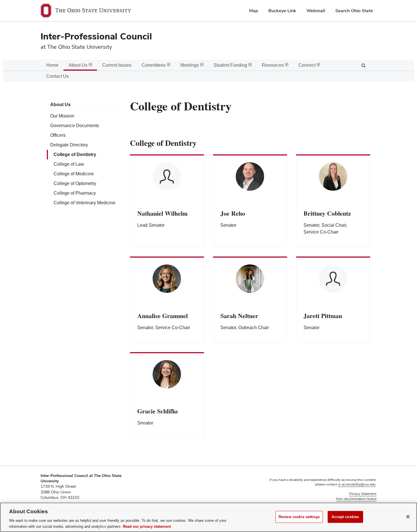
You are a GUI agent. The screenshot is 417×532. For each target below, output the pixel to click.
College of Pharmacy (75, 193)
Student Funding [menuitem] (230, 65)
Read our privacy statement (147, 526)
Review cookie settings (299, 517)
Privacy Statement (362, 493)
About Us (60, 104)
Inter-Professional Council (96, 36)
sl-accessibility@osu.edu (357, 484)
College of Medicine (74, 173)
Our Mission (62, 115)
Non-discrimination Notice (356, 499)
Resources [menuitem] (273, 65)
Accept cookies (345, 517)
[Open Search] (363, 65)
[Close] (408, 516)
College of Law (69, 164)
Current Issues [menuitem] (116, 65)
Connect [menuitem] (306, 65)
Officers (58, 135)
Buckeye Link (282, 11)
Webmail (315, 11)
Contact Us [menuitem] (57, 76)
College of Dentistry (75, 154)
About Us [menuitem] (78, 65)
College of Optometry (75, 183)
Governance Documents (74, 125)
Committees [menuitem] (154, 65)
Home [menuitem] (52, 65)
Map (253, 11)
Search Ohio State (354, 11)
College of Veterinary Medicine (84, 202)
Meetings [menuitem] (189, 65)
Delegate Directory (69, 144)
